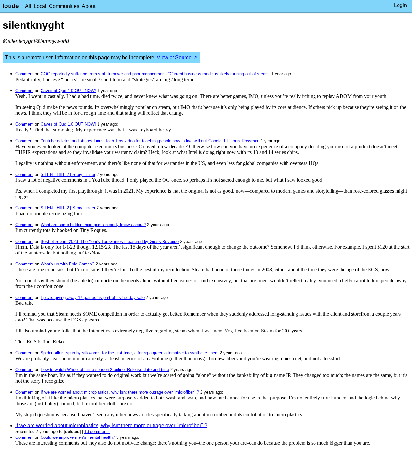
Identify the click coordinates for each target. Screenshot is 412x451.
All (28, 6)
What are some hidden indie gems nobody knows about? (93, 224)
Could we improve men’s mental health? (78, 437)
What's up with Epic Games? (67, 264)
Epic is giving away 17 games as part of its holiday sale (93, 297)
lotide (11, 6)
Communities (64, 6)
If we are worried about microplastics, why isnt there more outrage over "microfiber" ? (120, 392)
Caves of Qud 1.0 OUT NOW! (68, 90)
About (88, 6)
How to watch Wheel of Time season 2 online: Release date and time (105, 369)
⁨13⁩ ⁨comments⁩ (97, 431)
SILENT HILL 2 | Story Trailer (68, 174)
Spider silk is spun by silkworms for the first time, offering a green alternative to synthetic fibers (130, 352)
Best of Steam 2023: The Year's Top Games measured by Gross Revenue (110, 241)
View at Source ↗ (177, 57)
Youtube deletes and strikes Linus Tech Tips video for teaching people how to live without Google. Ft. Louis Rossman (150, 141)
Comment (24, 74)
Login (400, 5)
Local (40, 6)
